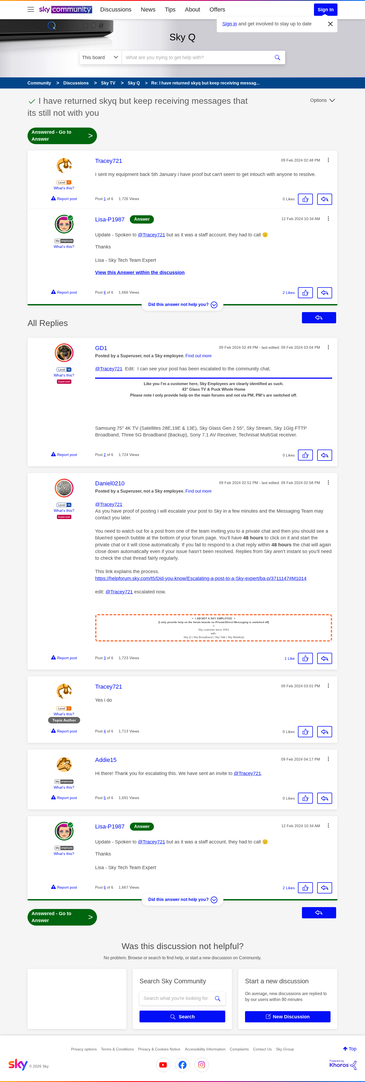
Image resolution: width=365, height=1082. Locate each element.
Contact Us (262, 1049)
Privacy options (84, 1049)
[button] (328, 160)
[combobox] (195, 57)
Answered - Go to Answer (62, 135)
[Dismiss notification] (330, 24)
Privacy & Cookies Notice (159, 1049)
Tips (170, 9)
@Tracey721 (151, 234)
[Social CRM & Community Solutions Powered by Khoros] (343, 1065)
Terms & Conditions (117, 1049)
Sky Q (182, 37)
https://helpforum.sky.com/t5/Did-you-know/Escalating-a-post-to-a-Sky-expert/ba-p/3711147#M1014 (200, 578)
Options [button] (318, 100)
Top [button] (352, 1049)
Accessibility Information (205, 1049)
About (192, 9)
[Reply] (324, 199)
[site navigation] (31, 9)
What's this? (64, 188)
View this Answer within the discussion (140, 272)
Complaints (239, 1049)
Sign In (326, 9)
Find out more (198, 356)
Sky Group (285, 1049)
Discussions (115, 9)
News (148, 9)
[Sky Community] (65, 10)
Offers (217, 9)
